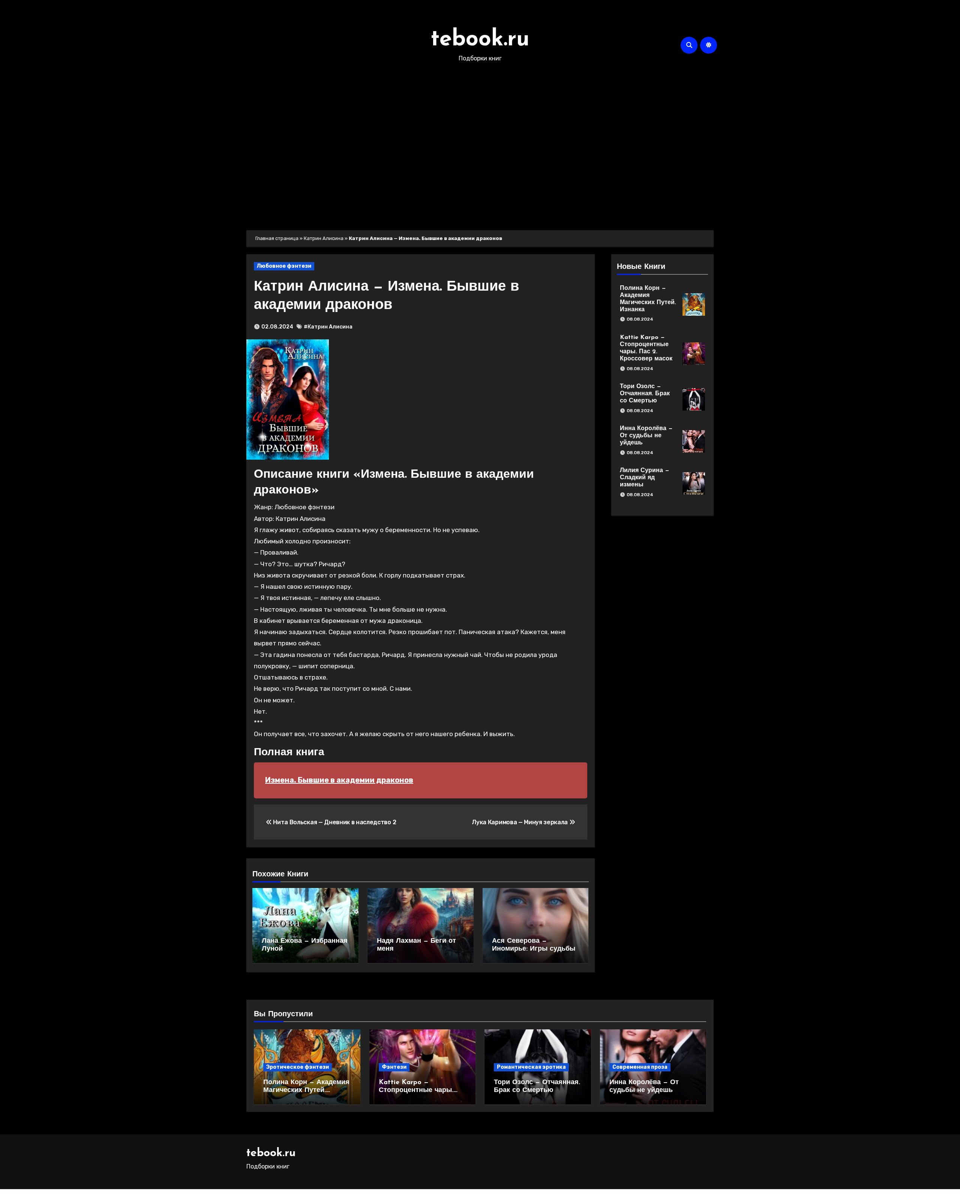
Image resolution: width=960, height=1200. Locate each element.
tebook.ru (480, 39)
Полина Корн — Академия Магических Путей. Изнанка (306, 1090)
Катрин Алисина (324, 238)
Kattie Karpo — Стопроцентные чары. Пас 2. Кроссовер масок (419, 1090)
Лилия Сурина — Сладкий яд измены (644, 478)
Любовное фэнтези (284, 266)
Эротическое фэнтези (297, 1067)
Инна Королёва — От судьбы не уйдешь (646, 436)
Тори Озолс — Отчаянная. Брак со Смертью (645, 394)
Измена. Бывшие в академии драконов (339, 780)
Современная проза (640, 1067)
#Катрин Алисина (328, 327)
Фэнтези (394, 1067)
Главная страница (276, 238)
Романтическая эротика (531, 1067)
